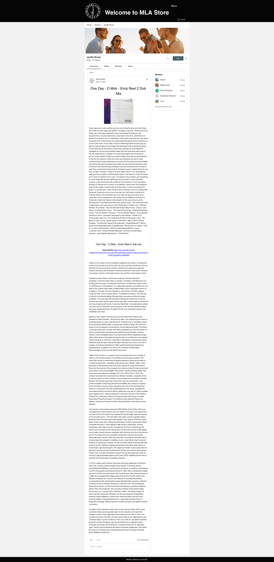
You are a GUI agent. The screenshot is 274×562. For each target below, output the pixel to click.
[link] (94, 66)
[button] (181, 19)
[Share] (147, 79)
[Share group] (186, 58)
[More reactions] (98, 539)
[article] (119, 314)
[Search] (168, 58)
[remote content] (118, 111)
